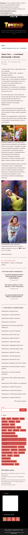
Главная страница (6, 48)
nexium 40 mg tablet (15, 331)
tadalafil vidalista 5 (15, 338)
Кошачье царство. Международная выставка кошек (13, 479)
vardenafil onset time (15, 397)
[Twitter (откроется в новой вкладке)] (11, 17)
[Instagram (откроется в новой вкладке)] (15, 17)
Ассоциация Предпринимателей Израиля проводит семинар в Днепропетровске (14, 276)
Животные (15, 418)
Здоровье (4, 421)
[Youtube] (13, 519)
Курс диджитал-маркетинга (12, 530)
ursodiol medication (15, 314)
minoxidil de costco (15, 359)
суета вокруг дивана (7, 464)
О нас (21, 530)
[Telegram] (18, 519)
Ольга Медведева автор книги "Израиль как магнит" (13, 439)
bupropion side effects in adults (18, 363)
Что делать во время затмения (8, 484)
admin (5, 62)
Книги (12, 424)
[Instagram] (9, 519)
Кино (18, 421)
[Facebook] (5, 519)
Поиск (3, 407)
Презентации (5, 449)
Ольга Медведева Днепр (8, 433)
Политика (21, 446)
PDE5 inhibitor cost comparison (18, 383)
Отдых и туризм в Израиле (9, 446)
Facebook (6, 493)
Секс (15, 452)
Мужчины (16, 430)
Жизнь (22, 418)
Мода (9, 430)
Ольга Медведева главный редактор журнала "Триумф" (13, 443)
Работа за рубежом (7, 452)
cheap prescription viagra (16, 348)
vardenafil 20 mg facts (15, 386)
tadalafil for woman (15, 352)
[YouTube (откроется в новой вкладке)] (17, 17)
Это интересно (6, 458)
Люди (18, 427)
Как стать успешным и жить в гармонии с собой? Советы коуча (14, 285)
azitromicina (13, 322)
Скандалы (21, 452)
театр (17, 464)
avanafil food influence (16, 390)
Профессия (8, 254)
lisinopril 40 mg (14, 311)
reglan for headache (15, 318)
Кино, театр (5, 424)
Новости (23, 430)
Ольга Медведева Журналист (9, 436)
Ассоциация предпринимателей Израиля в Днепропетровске (14, 295)
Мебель (4, 430)
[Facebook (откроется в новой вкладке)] (13, 17)
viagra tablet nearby (15, 341)
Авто (3, 418)
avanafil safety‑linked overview (18, 394)
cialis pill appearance (15, 356)
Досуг (8, 418)
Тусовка (10, 455)
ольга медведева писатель (9, 461)
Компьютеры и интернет (8, 427)
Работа (5, 64)
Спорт (3, 455)
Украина (16, 455)
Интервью (11, 421)
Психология (22, 449)
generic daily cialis (14, 334)
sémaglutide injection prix (16, 345)
